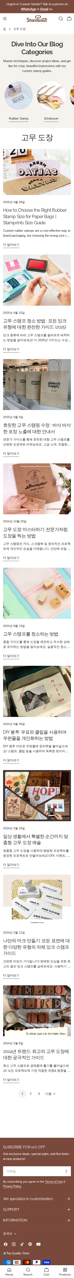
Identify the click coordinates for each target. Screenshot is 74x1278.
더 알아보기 (11, 244)
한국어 (7, 1233)
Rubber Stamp (18, 118)
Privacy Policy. (12, 1186)
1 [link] (22, 1093)
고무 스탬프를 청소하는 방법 (30, 634)
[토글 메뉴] (5, 18)
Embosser (51, 118)
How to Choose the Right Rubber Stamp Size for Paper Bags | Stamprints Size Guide (35, 216)
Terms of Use (53, 1181)
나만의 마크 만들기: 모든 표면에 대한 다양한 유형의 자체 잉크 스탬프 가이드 (36, 947)
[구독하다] (66, 1171)
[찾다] (61, 18)
